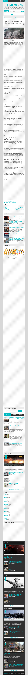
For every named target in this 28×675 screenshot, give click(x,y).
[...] (17, 220)
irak (6, 202)
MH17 (6, 519)
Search (22, 11)
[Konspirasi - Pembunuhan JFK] (6, 485)
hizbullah (6, 515)
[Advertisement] (15, 57)
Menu (7, 11)
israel (6, 501)
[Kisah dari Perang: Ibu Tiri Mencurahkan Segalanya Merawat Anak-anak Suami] (6, 666)
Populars (7, 414)
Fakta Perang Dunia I (12, 599)
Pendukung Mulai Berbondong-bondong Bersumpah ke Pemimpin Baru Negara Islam (16, 568)
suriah (6, 497)
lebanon (6, 512)
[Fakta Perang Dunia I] (6, 601)
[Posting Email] (5, 204)
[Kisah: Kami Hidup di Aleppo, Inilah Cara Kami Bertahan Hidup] (14, 647)
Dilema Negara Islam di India (9, 621)
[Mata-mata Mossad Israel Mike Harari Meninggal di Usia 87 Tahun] (6, 596)
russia (6, 511)
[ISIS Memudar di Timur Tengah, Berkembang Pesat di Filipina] (6, 628)
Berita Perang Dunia (14, 4)
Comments (14, 414)
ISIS (7, 202)
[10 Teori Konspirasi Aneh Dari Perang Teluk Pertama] (6, 479)
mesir (6, 507)
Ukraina (6, 514)
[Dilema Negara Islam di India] (14, 615)
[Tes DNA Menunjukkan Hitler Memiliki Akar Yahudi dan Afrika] (14, 582)
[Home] (5, 17)
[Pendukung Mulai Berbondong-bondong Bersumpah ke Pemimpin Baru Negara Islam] (6, 568)
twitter (19, 1)
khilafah (10, 202)
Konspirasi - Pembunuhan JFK (14, 483)
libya (6, 508)
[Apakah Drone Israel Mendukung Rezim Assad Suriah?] (6, 474)
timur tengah (14, 202)
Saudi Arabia (7, 504)
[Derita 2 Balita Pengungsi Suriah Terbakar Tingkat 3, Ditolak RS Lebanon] (6, 660)
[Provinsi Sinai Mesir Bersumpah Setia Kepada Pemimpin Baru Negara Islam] (6, 563)
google (22, 1)
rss (24, 1)
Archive (20, 414)
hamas (6, 518)
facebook (20, 1)
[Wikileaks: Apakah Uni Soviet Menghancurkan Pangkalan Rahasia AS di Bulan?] (14, 460)
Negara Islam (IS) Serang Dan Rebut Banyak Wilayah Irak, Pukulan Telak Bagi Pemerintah (14, 24)
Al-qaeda (6, 505)
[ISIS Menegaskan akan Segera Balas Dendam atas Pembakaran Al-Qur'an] (14, 549)
